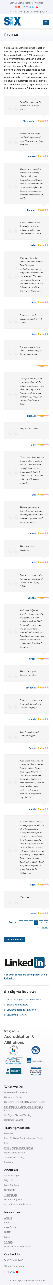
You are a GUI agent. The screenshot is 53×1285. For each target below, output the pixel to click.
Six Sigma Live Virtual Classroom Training (24, 1102)
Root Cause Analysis (14, 1152)
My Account (35, 11)
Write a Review (15, 939)
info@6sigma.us (15, 1266)
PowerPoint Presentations (17, 1246)
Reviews (8, 1162)
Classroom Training (13, 1097)
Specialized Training (14, 1157)
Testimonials (10, 1194)
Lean (6, 1143)
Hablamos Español (13, 1120)
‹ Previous (12, 922)
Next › (45, 927)
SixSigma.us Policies (36, 1280)
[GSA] (36, 1064)
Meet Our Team (11, 1185)
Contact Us (12, 1254)
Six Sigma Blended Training (17, 1115)
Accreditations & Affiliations (18, 1204)
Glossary (8, 1241)
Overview (9, 1133)
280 (38, 928)
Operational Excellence (15, 1092)
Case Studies (11, 1227)
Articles (8, 1218)
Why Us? (8, 1180)
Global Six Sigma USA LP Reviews (24, 999)
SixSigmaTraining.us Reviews (21, 1009)
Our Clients (9, 1190)
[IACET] (13, 1064)
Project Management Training (18, 1148)
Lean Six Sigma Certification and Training (24, 1138)
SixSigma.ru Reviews (17, 1015)
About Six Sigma (12, 1175)
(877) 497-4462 (16, 11)
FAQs (7, 1237)
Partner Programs (13, 1199)
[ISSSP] (36, 1054)
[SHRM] (36, 1075)
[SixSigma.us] (12, 21)
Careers (8, 1222)
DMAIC (7, 1232)
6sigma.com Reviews (17, 1004)
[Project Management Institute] (13, 1054)
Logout (44, 11)
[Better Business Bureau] (13, 1075)
